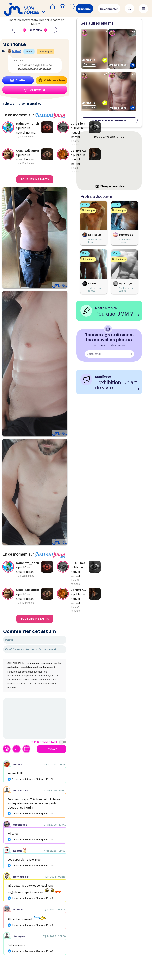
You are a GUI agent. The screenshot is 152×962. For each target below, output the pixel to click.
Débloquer (89, 64)
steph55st (20, 824)
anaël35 (18, 909)
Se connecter (109, 9)
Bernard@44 (21, 876)
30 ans (85, 204)
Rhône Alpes (45, 51)
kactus (17, 850)
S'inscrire (84, 9)
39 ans (116, 204)
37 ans (29, 51)
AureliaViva (20, 790)
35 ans (116, 253)
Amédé (17, 764)
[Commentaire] (34, 718)
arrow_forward (131, 354)
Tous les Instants (34, 179)
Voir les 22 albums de (109, 120)
